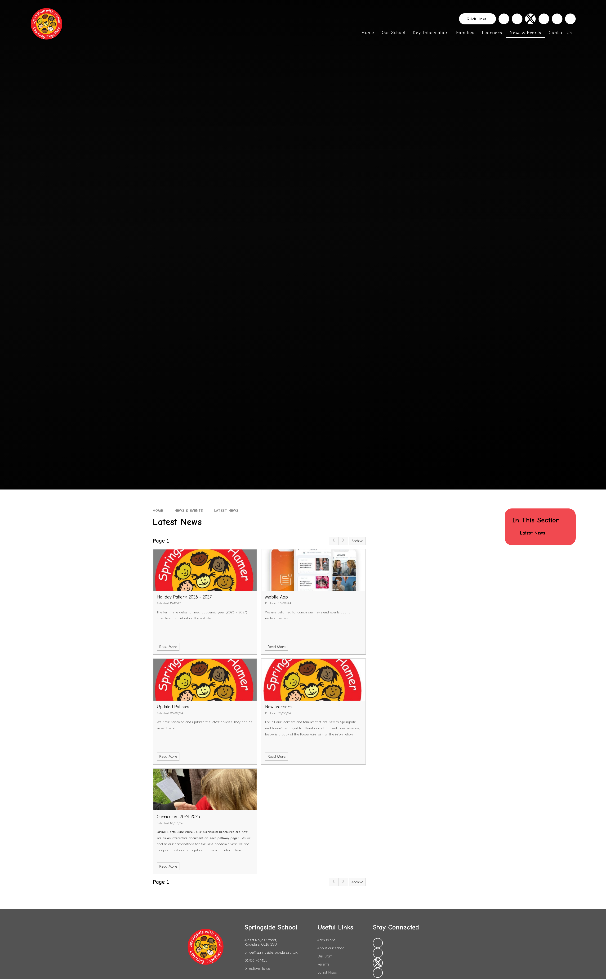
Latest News (226, 510)
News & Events (188, 510)
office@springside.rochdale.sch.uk (271, 952)
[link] (334, 541)
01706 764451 (256, 960)
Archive (357, 541)
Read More (168, 647)
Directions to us (257, 968)
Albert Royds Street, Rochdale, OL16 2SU (261, 942)
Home (158, 510)
